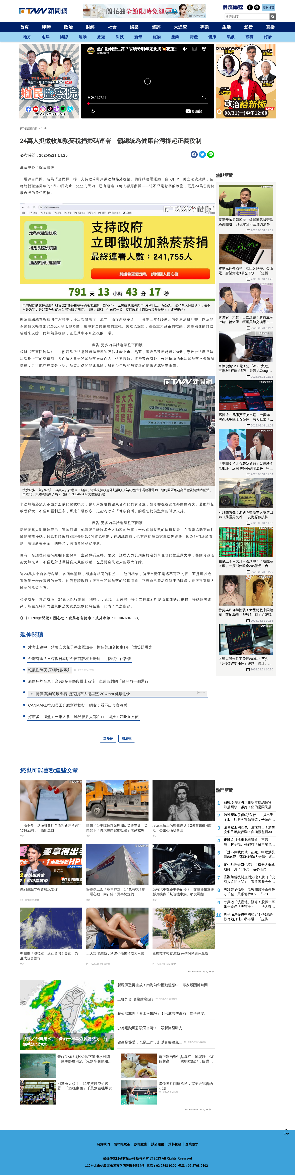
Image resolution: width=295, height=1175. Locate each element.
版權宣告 (140, 1144)
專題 (204, 27)
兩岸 (46, 37)
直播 (270, 27)
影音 (248, 27)
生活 (226, 27)
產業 (175, 37)
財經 (90, 27)
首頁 (24, 27)
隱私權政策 (122, 1144)
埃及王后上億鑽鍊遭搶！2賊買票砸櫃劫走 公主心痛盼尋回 (182, 828)
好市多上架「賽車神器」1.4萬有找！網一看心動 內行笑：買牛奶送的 (115, 891)
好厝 (268, 37)
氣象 (231, 37)
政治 (68, 27)
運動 (83, 37)
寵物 (157, 37)
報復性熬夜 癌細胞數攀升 (49, 670)
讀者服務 (157, 1144)
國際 (64, 37)
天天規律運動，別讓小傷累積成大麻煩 (115, 953)
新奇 (138, 37)
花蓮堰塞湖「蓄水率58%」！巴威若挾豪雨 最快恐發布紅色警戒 (162, 1014)
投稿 (249, 37)
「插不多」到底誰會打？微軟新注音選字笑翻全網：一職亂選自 (50, 828)
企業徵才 (191, 1144)
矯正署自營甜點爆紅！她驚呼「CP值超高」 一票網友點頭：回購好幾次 (186, 1059)
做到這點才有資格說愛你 (39, 889)
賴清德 (126, 738)
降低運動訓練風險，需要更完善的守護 (186, 1086)
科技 (120, 37)
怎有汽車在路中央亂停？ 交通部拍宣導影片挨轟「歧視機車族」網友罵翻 (183, 891)
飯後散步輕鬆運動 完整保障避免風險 (180, 953)
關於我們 (103, 1144)
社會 (112, 27)
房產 (194, 37)
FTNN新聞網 (28, 128)
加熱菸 (108, 738)
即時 (46, 27)
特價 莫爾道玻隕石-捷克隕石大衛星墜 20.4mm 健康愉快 (83, 694)
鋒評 (156, 27)
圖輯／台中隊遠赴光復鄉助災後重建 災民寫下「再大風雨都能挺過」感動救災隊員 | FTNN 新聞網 (117, 828)
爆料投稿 (174, 1144)
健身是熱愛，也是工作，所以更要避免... (149, 1042)
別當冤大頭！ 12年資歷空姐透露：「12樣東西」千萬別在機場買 (84, 1086)
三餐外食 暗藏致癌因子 (136, 999)
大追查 (180, 27)
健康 (212, 37)
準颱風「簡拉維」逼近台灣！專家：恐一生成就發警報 (50, 956)
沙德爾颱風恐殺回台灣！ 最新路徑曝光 (149, 1028)
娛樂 (134, 27)
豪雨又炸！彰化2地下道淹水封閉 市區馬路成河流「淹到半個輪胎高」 (85, 1059)
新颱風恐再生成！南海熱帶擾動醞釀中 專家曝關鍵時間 (162, 985)
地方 (27, 37)
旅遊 (101, 37)
